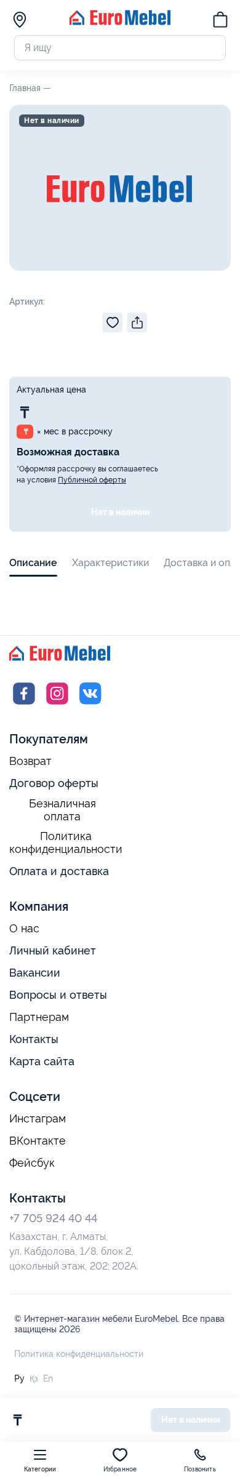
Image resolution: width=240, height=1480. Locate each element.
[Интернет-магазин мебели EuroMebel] (120, 22)
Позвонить (200, 1469)
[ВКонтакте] (90, 705)
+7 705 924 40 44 (53, 1218)
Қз (34, 1378)
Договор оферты (53, 783)
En (48, 1378)
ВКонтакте (37, 1141)
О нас (24, 928)
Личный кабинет (52, 950)
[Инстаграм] (57, 705)
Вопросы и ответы (58, 994)
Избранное (120, 1469)
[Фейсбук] (24, 705)
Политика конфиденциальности (65, 842)
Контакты (33, 1039)
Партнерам (39, 1017)
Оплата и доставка (59, 871)
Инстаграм (37, 1119)
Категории (40, 1469)
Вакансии (34, 972)
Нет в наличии (120, 512)
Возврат (30, 761)
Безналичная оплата (62, 810)
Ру (19, 1378)
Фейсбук (32, 1163)
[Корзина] (220, 21)
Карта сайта (41, 1061)
